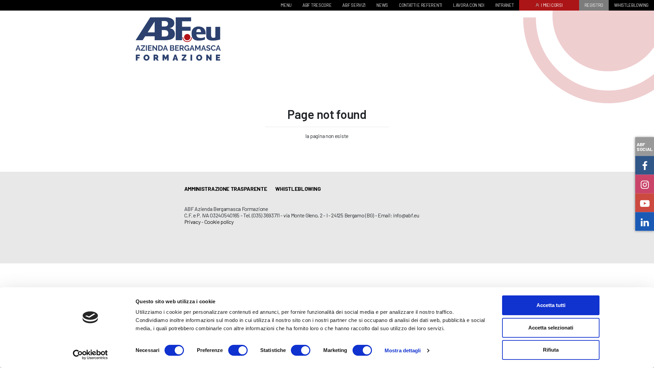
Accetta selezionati (550, 328)
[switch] (238, 350)
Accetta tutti (550, 305)
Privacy (192, 221)
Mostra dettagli (403, 350)
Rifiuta (551, 350)
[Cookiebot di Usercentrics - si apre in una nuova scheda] (90, 355)
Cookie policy (219, 221)
